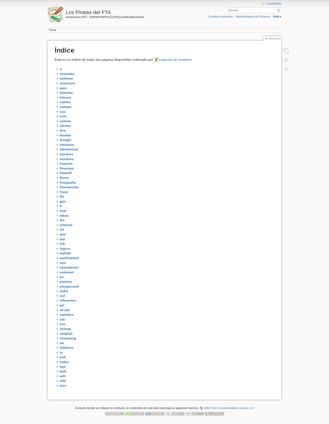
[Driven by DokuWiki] (214, 413)
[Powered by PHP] (154, 413)
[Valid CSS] (194, 413)
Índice (277, 16)
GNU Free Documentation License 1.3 (229, 408)
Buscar (279, 10)
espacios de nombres (175, 59)
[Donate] (134, 413)
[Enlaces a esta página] (286, 60)
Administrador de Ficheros (253, 16)
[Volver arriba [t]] (286, 69)
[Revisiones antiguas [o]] (286, 51)
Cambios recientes (220, 16)
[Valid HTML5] (174, 413)
